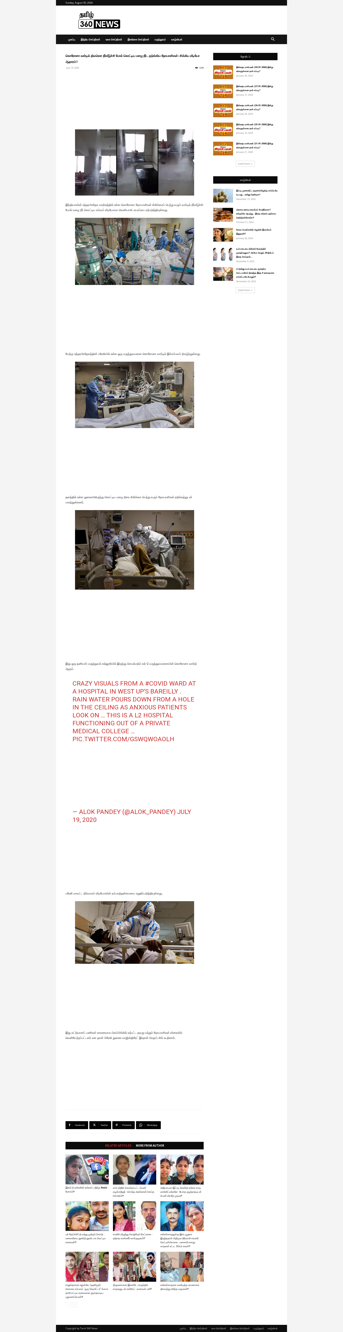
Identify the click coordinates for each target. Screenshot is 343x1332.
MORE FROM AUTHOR (150, 1145)
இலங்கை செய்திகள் (138, 39)
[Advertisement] (205, 20)
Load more (244, 163)
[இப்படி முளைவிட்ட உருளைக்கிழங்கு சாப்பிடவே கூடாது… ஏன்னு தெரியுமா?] (223, 195)
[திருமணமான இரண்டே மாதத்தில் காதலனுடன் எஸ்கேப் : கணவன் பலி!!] (134, 1267)
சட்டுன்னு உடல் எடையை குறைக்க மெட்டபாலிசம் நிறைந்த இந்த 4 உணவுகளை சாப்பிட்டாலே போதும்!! (255, 273)
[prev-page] (68, 1304)
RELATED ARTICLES (118, 1145)
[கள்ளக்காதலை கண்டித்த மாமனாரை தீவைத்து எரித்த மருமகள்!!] (182, 1267)
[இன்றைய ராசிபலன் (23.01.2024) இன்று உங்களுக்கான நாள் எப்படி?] (223, 129)
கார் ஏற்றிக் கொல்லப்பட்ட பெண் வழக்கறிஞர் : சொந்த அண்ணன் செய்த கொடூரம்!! (133, 1191)
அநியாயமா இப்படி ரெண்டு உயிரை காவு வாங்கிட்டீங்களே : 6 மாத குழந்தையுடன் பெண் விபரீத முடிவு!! (180, 1191)
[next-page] (74, 1304)
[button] (272, 40)
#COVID (156, 683)
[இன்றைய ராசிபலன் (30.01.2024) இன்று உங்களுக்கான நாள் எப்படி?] (223, 72)
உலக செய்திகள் (114, 39)
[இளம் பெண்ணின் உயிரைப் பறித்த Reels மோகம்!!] (87, 1169)
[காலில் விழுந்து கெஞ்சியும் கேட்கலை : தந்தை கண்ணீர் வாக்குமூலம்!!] (134, 1216)
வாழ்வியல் (176, 39)
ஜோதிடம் (245, 56)
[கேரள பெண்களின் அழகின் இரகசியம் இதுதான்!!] (223, 235)
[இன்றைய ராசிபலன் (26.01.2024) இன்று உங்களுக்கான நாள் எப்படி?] (223, 110)
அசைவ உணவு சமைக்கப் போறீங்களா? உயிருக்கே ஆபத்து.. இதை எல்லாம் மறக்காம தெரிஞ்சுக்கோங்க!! (256, 213)
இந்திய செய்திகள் (90, 39)
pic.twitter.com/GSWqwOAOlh (123, 739)
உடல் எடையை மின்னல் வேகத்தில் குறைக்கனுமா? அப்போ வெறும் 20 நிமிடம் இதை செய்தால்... (255, 253)
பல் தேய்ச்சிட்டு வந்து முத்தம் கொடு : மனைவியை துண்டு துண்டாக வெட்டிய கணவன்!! (86, 1238)
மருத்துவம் (160, 39)
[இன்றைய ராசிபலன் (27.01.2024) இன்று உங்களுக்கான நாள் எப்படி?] (223, 91)
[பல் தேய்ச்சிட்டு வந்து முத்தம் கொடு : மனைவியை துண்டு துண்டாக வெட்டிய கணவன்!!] (87, 1216)
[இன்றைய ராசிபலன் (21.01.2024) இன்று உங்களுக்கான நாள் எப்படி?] (223, 148)
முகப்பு (71, 39)
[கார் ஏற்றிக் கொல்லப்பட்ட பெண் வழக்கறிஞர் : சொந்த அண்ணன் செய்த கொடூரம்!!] (134, 1170)
